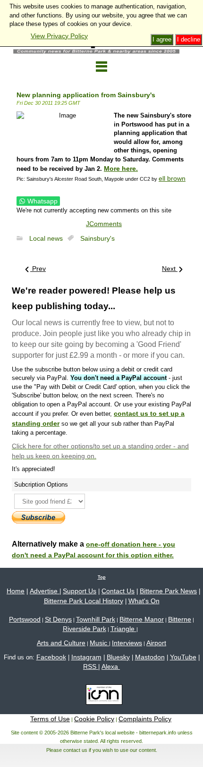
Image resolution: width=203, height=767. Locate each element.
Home (16, 591)
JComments (104, 224)
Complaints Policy (144, 719)
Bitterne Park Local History (83, 601)
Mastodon (150, 657)
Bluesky (118, 657)
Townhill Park (95, 619)
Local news (46, 238)
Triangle (123, 628)
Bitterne (179, 619)
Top (102, 577)
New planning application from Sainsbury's (86, 95)
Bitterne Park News (168, 591)
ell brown (172, 178)
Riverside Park (84, 628)
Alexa (111, 666)
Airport (156, 643)
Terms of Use (50, 719)
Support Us (79, 591)
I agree (161, 39)
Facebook (51, 657)
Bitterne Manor (141, 619)
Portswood (25, 619)
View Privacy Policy (59, 36)
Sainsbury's (97, 238)
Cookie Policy (94, 719)
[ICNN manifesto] (101, 696)
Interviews (127, 643)
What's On (144, 601)
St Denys (58, 619)
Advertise (44, 591)
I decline (188, 39)
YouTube (183, 657)
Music (99, 643)
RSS (90, 666)
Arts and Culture (61, 643)
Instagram (86, 657)
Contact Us (118, 591)
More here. (121, 168)
